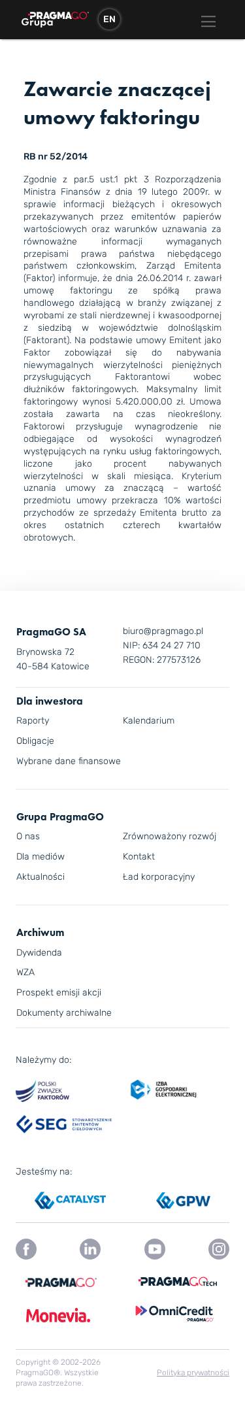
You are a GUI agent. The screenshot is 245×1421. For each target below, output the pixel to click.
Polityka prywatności (193, 1372)
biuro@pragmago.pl (163, 631)
